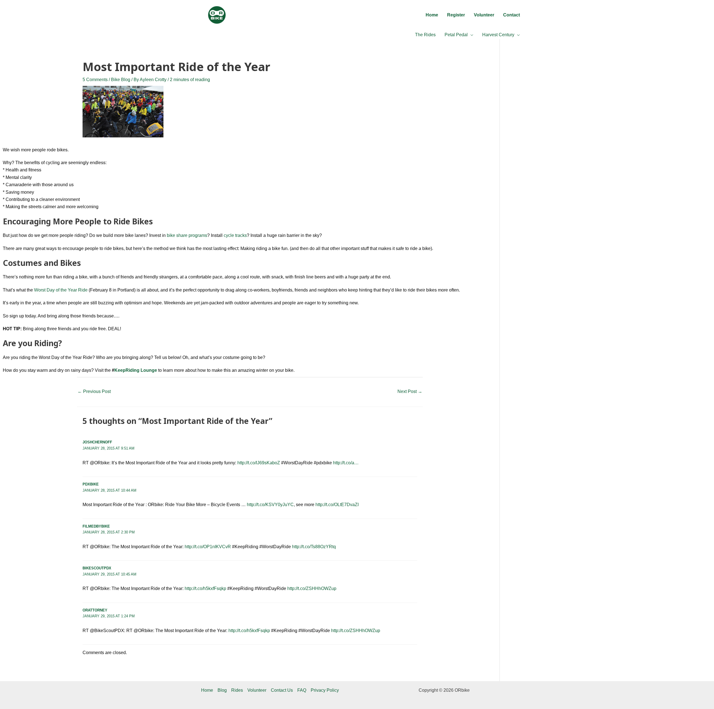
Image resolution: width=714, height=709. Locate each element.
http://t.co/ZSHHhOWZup (311, 588)
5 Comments (95, 79)
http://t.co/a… (346, 462)
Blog (222, 690)
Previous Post (94, 391)
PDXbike (91, 484)
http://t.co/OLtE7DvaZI (337, 504)
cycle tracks (235, 235)
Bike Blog (120, 79)
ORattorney (95, 610)
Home (207, 690)
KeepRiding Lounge (135, 370)
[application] (470, 35)
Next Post (409, 391)
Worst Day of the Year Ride (61, 290)
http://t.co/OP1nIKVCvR (208, 546)
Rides (237, 690)
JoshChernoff (97, 442)
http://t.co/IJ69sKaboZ (258, 462)
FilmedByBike (96, 526)
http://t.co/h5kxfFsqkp (205, 588)
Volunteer (256, 690)
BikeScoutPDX (97, 568)
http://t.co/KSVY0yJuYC (270, 504)
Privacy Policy (325, 690)
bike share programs (187, 235)
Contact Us (282, 690)
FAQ (301, 690)
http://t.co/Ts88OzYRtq (314, 546)
